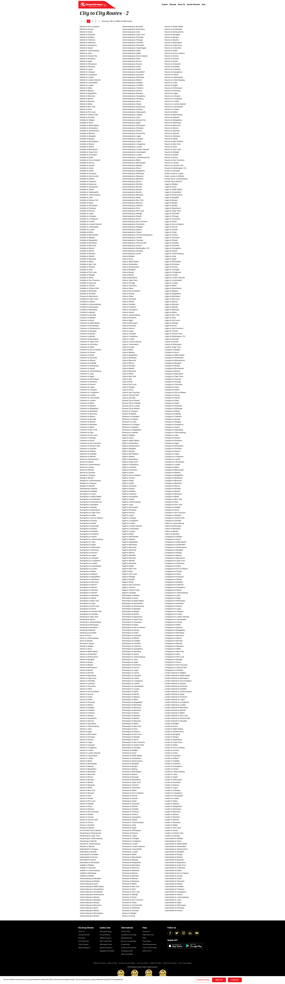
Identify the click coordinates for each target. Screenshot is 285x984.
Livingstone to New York (174, 651)
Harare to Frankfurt (87, 710)
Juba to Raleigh (128, 387)
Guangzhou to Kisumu (88, 553)
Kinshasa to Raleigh (130, 894)
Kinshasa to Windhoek (131, 908)
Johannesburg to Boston (89, 916)
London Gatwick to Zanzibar (176, 721)
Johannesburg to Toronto (132, 237)
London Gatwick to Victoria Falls (177, 718)
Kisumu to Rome (171, 157)
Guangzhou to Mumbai (89, 590)
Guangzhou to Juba (87, 542)
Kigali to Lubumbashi (130, 529)
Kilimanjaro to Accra (130, 598)
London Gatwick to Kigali (174, 694)
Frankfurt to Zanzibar (88, 315)
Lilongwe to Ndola (172, 497)
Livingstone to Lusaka (173, 622)
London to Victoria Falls (174, 833)
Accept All (235, 980)
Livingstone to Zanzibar (174, 670)
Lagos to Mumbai (172, 304)
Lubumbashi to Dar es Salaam (177, 873)
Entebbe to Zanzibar (88, 294)
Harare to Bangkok (87, 659)
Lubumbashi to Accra (173, 841)
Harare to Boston (86, 670)
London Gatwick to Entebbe (175, 689)
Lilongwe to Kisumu (172, 451)
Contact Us (146, 931)
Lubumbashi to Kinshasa (174, 908)
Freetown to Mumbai (88, 419)
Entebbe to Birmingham (89, 141)
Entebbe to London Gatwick (91, 224)
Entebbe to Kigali (86, 203)
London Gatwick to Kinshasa (176, 697)
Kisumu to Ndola (171, 139)
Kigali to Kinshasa (129, 510)
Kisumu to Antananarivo (174, 32)
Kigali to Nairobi (128, 561)
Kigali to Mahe (128, 534)
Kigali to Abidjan (128, 435)
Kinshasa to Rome (129, 897)
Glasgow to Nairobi (87, 486)
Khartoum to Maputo (130, 427)
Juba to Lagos (127, 331)
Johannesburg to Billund (89, 910)
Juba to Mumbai (128, 366)
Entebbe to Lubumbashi (89, 227)
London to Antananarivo (174, 732)
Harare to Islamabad (88, 724)
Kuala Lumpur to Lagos (174, 173)
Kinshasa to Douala (130, 798)
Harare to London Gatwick (90, 753)
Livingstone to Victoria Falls (175, 667)
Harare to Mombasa (88, 772)
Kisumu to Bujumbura (173, 43)
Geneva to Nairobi (87, 470)
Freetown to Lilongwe (88, 390)
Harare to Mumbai (87, 780)
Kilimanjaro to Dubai (130, 633)
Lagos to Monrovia (172, 299)
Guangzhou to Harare (88, 537)
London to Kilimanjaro (173, 780)
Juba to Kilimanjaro (130, 323)
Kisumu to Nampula (172, 136)
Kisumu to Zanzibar (172, 171)
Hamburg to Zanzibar (88, 633)
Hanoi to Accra (85, 635)
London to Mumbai (172, 817)
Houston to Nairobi (87, 846)
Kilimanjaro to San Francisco (133, 742)
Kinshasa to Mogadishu (131, 862)
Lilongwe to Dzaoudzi (173, 406)
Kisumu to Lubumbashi (174, 107)
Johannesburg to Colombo (132, 43)
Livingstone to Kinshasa (174, 603)
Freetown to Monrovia (88, 414)
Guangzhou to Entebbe (89, 531)
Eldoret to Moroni (86, 99)
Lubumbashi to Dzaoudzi (174, 881)
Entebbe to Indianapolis (89, 192)
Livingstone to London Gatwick (177, 617)
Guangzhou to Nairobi (88, 593)
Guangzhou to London (88, 563)
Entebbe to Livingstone (89, 219)
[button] (81, 21)
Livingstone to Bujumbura (175, 558)
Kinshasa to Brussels (130, 777)
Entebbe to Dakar (86, 157)
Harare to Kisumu (87, 740)
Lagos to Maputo (171, 291)
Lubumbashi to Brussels (174, 860)
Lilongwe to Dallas (172, 390)
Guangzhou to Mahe (88, 571)
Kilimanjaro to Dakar (130, 625)
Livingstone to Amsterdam (175, 545)
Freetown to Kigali (87, 376)
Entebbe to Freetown (88, 181)
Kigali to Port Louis (129, 574)
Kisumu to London (172, 101)
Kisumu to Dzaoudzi (173, 64)
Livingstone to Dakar (173, 566)
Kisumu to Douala (172, 59)
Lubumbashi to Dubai (173, 878)
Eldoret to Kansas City (88, 56)
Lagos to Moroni (171, 302)
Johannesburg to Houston (132, 109)
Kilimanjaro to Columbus (132, 622)
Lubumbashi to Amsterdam (175, 846)
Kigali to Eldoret (128, 488)
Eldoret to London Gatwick (90, 80)
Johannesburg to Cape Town (133, 34)
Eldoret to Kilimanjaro (88, 64)
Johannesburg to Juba (131, 117)
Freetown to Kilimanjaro (89, 379)
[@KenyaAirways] (176, 933)
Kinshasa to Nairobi (130, 878)
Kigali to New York (129, 569)
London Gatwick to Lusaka (175, 705)
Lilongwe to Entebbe (173, 414)
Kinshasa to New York (130, 886)
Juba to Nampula (129, 371)
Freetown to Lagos (87, 387)
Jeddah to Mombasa (88, 873)
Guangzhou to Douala (88, 521)
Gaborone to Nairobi (88, 456)
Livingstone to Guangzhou (175, 587)
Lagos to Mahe (171, 286)
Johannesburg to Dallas (131, 53)
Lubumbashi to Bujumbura (175, 862)
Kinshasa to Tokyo (129, 902)
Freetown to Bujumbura (89, 339)
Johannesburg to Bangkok (90, 900)
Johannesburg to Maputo (132, 165)
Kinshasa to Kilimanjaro (131, 830)
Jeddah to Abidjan (87, 865)
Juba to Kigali (127, 320)
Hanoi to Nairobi (86, 641)
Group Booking (105, 935)
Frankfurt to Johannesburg (90, 304)
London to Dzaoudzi (173, 756)
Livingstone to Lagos (173, 609)
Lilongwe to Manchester (174, 470)
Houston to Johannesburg (90, 844)
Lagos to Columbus (172, 219)
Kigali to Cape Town (130, 462)
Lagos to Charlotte (172, 213)
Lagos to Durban (171, 235)
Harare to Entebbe (87, 707)
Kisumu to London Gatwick (175, 104)
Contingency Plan (127, 951)
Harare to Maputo (87, 766)
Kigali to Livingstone (130, 521)
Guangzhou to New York (89, 601)
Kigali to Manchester (130, 537)
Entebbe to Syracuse (88, 283)
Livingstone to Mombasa (174, 633)
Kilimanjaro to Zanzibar (131, 748)
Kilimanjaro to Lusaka (130, 689)
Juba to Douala (128, 294)
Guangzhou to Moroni (88, 585)
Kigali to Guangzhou (130, 497)
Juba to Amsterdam (130, 264)
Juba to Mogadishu (129, 355)
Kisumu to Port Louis (173, 149)
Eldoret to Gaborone (88, 43)
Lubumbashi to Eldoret (174, 884)
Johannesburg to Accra (89, 884)
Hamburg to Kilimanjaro (89, 625)
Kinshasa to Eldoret (129, 806)
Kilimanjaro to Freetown (131, 646)
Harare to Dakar (86, 689)
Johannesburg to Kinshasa (132, 128)
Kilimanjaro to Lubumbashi (133, 686)
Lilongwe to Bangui (172, 366)
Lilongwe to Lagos (172, 454)
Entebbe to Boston (87, 144)
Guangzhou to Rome (88, 609)
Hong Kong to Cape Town (90, 836)
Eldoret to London (87, 77)
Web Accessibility (127, 954)
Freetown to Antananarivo (90, 328)
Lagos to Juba (170, 256)
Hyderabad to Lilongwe (89, 849)
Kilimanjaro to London (131, 683)
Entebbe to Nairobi (87, 256)
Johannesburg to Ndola (131, 197)
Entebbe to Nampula (88, 259)
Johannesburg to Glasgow (132, 93)
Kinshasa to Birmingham (132, 772)
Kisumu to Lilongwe (172, 96)
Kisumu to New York (173, 144)
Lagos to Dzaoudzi (172, 237)
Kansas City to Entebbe (131, 403)
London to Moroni (172, 814)
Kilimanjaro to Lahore (130, 673)
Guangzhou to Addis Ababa (90, 497)
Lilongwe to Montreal (173, 483)
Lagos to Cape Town (173, 211)
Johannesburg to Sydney (132, 229)
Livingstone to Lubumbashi (175, 619)
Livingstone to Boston (173, 555)
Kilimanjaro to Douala (130, 630)
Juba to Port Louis (129, 384)
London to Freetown (173, 764)
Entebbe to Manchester (89, 235)
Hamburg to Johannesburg (90, 622)
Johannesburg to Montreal (132, 179)
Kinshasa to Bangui (129, 766)
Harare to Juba (86, 729)
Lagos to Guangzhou (173, 248)
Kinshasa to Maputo (130, 860)
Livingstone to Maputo (173, 627)
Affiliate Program (105, 938)
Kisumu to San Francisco (174, 160)
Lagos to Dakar (171, 221)
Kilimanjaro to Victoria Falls (133, 745)
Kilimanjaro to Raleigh (131, 737)
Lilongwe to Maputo (172, 472)
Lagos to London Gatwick (175, 278)
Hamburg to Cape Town (89, 617)
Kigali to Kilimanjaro (130, 507)
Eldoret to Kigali (86, 61)
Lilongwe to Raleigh (172, 507)
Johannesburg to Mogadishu (133, 171)
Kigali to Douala (128, 478)
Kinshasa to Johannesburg (132, 822)
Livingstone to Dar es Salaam (176, 569)
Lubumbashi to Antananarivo (176, 849)
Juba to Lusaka (128, 347)
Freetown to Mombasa (89, 411)
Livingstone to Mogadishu (175, 630)
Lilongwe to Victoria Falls (175, 518)
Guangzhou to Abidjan (88, 491)
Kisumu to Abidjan (129, 913)
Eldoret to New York (87, 107)
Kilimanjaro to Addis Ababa (133, 601)
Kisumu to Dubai (171, 61)
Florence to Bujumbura (89, 296)
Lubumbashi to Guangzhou (175, 892)
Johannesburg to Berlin (89, 908)
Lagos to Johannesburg (174, 253)
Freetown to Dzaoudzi (88, 358)
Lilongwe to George (172, 419)
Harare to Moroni (86, 777)
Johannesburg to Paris (131, 208)
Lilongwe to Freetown (173, 416)
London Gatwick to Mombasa (176, 707)
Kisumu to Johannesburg (175, 80)
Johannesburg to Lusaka (132, 155)
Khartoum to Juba (129, 422)
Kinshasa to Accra (129, 753)
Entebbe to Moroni (87, 248)
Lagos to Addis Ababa (173, 189)
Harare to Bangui (86, 662)
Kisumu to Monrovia (172, 125)
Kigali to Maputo (128, 539)
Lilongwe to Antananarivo (175, 360)
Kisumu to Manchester (174, 115)
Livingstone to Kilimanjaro (175, 601)
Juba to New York (129, 376)
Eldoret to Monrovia (87, 96)
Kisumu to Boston (172, 40)
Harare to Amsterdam (88, 654)
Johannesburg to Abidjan (90, 881)
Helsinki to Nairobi (87, 828)
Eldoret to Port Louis (88, 112)
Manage (173, 4)
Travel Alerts (146, 941)
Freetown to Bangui (87, 334)
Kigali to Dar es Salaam (131, 475)
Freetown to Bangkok (88, 331)
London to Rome (171, 830)
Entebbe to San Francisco (90, 280)
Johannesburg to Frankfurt (132, 85)
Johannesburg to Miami (131, 168)
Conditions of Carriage (128, 935)
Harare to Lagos (86, 742)
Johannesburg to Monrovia (132, 176)
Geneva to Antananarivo (89, 459)
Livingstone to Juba (172, 595)
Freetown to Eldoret (87, 360)
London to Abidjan (172, 724)
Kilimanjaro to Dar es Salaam (133, 627)
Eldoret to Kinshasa (87, 67)
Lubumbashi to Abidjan (174, 838)
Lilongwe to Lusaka (172, 464)
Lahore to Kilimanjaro (173, 344)
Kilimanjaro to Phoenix (131, 732)
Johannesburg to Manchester (134, 163)
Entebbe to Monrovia (88, 245)
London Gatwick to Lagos (175, 699)
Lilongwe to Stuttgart (173, 515)
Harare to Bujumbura (88, 675)
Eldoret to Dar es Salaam (89, 26)
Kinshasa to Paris (129, 889)
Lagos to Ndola (171, 312)
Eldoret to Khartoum (88, 59)
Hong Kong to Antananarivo (90, 833)
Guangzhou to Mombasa (89, 579)
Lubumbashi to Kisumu (174, 910)
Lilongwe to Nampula (173, 494)
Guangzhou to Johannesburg (91, 539)
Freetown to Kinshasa (88, 382)
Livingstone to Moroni (173, 638)
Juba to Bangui (128, 272)
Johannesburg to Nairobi (132, 192)
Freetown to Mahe (87, 403)
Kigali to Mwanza (129, 558)
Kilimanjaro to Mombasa (132, 705)
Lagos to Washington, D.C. (175, 336)
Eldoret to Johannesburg (89, 51)
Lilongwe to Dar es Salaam (175, 392)
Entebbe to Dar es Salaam (90, 160)
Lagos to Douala (171, 229)
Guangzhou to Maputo (88, 574)
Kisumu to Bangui (172, 37)
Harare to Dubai (86, 697)
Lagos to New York (172, 315)
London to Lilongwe (172, 790)
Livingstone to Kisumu (173, 606)
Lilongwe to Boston (172, 371)
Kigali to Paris (127, 571)
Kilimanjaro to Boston (130, 614)
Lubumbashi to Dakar (173, 870)
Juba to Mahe (127, 350)
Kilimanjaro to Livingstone (132, 681)
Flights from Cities (155, 963)
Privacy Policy (125, 931)
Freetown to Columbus (89, 344)
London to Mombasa (173, 809)
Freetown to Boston (87, 336)
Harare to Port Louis (87, 801)
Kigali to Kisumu (128, 513)
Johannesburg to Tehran (131, 232)
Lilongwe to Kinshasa (173, 448)
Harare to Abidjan (87, 646)
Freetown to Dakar (87, 347)
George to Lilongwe (87, 475)
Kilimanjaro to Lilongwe (131, 675)
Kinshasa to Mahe (129, 854)
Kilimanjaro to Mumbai (131, 715)
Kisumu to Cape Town (173, 45)
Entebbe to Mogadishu (89, 240)
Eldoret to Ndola (86, 104)
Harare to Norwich (87, 793)
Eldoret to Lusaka (87, 85)
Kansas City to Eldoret (130, 400)
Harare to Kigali (86, 732)
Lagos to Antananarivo (173, 195)
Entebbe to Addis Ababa (89, 125)
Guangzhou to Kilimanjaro (90, 547)
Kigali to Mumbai (129, 555)
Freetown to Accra (87, 320)
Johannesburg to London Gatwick (135, 149)
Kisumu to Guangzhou (173, 72)
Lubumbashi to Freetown (174, 889)
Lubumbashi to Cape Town (175, 865)
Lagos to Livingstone (173, 272)
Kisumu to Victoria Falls (174, 165)
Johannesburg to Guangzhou (133, 96)
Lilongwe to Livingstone (174, 456)
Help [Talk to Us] (148, 935)
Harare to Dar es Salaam (89, 691)
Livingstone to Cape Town (175, 561)
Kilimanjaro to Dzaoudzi (131, 635)
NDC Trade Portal (105, 941)
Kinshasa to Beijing (129, 769)
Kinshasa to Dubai (129, 801)
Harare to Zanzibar (87, 825)
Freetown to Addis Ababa (90, 323)
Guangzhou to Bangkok (89, 505)
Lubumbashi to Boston (174, 857)
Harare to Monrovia (87, 774)
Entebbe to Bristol (87, 147)
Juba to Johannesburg (131, 315)
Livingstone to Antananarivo (176, 547)
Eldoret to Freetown (87, 40)
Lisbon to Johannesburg (174, 523)
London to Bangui (172, 737)
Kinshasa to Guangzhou (131, 817)
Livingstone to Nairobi (173, 643)
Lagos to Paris (170, 318)
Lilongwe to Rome (172, 510)
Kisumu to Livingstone (173, 99)
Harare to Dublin (86, 699)
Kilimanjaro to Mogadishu (132, 702)
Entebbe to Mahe (86, 232)
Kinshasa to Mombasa (131, 865)
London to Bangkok (172, 734)
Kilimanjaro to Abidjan (131, 595)
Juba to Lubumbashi (130, 344)
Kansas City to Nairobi (131, 408)
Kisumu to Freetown (173, 69)
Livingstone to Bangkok (174, 550)
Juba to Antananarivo (130, 267)
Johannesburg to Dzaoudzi (133, 75)
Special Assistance (106, 948)
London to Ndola (171, 825)
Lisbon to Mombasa (172, 529)
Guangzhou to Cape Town (90, 513)
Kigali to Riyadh (128, 579)
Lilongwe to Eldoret (172, 411)
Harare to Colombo (87, 683)
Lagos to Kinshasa (172, 264)
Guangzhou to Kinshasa (89, 550)
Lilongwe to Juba (171, 435)
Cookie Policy (125, 944)
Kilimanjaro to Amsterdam (132, 603)
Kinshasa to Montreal (130, 870)
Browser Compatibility (128, 941)
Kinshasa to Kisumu (130, 833)
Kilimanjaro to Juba (130, 659)
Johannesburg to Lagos (131, 136)
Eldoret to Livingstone (88, 75)
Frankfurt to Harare (87, 302)
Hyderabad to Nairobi (88, 852)
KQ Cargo (81, 938)
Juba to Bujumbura (129, 278)
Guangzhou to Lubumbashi (90, 566)
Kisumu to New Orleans (174, 141)
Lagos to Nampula (172, 310)
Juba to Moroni (128, 363)
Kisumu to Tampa (172, 163)
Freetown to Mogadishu (89, 408)
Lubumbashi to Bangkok (174, 852)
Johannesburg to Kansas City (133, 120)
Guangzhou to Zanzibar (89, 614)
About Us (181, 4)
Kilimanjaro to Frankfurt (131, 643)
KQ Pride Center (83, 941)
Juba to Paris (127, 382)
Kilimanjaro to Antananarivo (133, 606)
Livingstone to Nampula (174, 646)
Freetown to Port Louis (89, 435)
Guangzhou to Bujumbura (90, 510)
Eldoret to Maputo (87, 91)
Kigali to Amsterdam (130, 443)
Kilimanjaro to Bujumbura (132, 617)
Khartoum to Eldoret (130, 419)
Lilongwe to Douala (172, 398)
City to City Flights (142, 963)
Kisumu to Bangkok (172, 34)
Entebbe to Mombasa (88, 243)
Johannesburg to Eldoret (132, 80)
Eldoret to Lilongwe (87, 72)
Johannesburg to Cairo (131, 32)
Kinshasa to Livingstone (131, 841)
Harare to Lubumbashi (88, 756)
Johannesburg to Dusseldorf (133, 72)
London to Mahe (171, 801)
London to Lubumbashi (174, 796)
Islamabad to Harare (88, 860)
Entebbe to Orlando (87, 267)
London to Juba (171, 774)
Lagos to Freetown (172, 245)
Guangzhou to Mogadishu (90, 577)
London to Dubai (171, 753)
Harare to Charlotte (87, 681)
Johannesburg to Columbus (133, 45)
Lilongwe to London (172, 459)
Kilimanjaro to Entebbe (131, 641)
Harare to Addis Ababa (89, 651)
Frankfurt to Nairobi (87, 312)
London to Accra (171, 726)
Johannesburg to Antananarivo (92, 894)
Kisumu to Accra (128, 916)
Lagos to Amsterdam (173, 192)
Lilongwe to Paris (171, 502)
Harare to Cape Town (88, 678)
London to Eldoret (172, 758)
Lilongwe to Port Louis (173, 505)
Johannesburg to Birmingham (91, 913)
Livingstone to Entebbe (174, 582)
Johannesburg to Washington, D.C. (136, 248)
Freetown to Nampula (88, 424)
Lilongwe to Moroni (172, 486)
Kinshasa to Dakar (129, 790)
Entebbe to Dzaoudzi (88, 173)
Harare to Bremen (87, 673)
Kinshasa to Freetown (130, 812)
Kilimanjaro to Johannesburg (133, 657)
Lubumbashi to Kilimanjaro (175, 905)
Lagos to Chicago (172, 216)
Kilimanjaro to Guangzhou (132, 649)
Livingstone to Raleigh (173, 659)
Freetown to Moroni (87, 416)
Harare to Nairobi (86, 782)
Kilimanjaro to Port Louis (131, 734)
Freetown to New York (88, 430)
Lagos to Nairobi (171, 307)
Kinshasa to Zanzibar (130, 910)
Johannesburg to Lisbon (131, 141)
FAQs (144, 938)
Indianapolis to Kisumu (89, 857)
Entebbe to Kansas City (89, 200)
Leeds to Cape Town (173, 347)
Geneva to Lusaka (87, 467)
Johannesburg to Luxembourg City (136, 157)
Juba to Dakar (127, 288)
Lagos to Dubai (171, 232)
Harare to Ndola (86, 788)
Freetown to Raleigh (88, 438)
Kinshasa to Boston (129, 774)
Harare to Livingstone (88, 748)
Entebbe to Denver (87, 163)
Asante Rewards (193, 4)
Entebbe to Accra (86, 123)
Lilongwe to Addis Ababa (174, 355)
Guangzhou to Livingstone (90, 561)
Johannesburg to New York (133, 200)
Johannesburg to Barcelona (91, 905)
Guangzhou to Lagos (88, 555)
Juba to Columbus (129, 286)
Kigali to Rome (128, 582)
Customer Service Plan (128, 948)
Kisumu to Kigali (171, 85)
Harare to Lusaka (86, 758)
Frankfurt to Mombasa (88, 310)
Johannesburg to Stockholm (133, 224)
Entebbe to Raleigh (87, 275)
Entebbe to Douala (87, 165)
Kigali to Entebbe (129, 491)
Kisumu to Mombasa (173, 123)
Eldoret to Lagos (86, 69)
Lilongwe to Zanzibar (173, 521)
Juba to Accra (127, 259)
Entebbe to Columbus (88, 155)
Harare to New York (87, 790)
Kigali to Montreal (129, 550)
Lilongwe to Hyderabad (174, 430)
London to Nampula (172, 822)
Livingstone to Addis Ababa (175, 542)
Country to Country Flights (127, 963)
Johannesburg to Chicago (132, 40)
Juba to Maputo (128, 352)
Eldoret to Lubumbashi (89, 83)
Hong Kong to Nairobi (88, 841)
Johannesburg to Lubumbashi (134, 152)
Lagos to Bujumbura (173, 208)
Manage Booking (105, 931)
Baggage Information (107, 951)
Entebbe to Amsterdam (89, 128)
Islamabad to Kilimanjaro (90, 862)
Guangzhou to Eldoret (88, 529)
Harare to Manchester (88, 764)
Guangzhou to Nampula (89, 595)
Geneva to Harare (87, 462)
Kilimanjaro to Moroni (130, 713)
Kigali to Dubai (128, 480)
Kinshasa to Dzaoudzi (130, 804)
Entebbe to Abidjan (87, 120)
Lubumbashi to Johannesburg (176, 897)
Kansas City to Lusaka (131, 406)
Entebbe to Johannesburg (90, 195)
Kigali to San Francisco (131, 585)
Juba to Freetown (129, 307)
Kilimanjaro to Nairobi (130, 718)
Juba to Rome (127, 390)
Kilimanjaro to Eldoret (130, 638)
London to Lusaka (172, 798)
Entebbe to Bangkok (88, 136)
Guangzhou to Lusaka (88, 569)
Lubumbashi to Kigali (173, 902)
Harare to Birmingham (88, 667)
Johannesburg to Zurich (131, 253)
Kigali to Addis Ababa (130, 440)
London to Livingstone (173, 793)
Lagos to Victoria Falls (173, 334)
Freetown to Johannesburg (90, 371)
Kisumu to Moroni (172, 128)
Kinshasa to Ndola (129, 884)
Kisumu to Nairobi (172, 133)
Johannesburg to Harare (131, 104)
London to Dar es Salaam (175, 748)
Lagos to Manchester (173, 288)
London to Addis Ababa (174, 729)
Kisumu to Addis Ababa (174, 26)
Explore (165, 4)
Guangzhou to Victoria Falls (91, 611)
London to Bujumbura (173, 740)
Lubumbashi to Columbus (175, 868)
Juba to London (128, 339)
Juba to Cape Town (129, 280)
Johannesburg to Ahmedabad (91, 889)
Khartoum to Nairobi (130, 432)
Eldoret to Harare (86, 48)
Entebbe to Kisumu (87, 211)
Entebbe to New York (88, 264)
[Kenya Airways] (170, 933)
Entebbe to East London (89, 176)
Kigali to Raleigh (128, 577)
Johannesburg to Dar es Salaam (135, 56)
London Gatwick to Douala (175, 683)
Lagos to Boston (171, 205)
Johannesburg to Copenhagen (134, 48)
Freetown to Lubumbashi (90, 398)
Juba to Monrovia (129, 360)
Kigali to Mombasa (129, 545)
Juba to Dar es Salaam (131, 291)
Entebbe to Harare (87, 189)
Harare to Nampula (87, 785)
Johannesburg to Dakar (131, 51)
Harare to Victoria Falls (89, 820)
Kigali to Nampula (129, 563)
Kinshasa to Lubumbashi (132, 849)
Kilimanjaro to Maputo (131, 697)
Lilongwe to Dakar (172, 387)
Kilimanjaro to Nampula (131, 721)
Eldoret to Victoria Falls (89, 115)
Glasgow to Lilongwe (88, 483)
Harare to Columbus (88, 686)
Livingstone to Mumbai (174, 641)
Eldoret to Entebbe (87, 37)
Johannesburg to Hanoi (131, 101)
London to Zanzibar (172, 836)
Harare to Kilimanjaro (88, 734)
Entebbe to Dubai (86, 168)
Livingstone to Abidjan (173, 537)
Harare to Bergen (86, 665)
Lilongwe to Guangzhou (174, 424)
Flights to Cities (112, 963)
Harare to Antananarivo (89, 657)
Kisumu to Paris (171, 147)
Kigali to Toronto (128, 587)
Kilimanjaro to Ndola (130, 724)
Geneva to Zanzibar (87, 472)
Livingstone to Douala (173, 571)
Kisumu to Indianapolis (174, 77)
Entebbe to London (87, 221)
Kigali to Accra (127, 438)
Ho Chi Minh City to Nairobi (90, 830)
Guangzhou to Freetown (89, 534)
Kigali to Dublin (128, 483)
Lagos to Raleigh (171, 323)
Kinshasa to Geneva (130, 814)
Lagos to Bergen (171, 203)
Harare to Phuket (86, 798)
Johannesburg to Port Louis (133, 211)
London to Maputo (172, 804)
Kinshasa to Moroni (129, 873)
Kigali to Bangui (128, 451)
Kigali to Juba (127, 505)
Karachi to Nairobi (129, 414)
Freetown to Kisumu (88, 384)
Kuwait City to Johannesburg (176, 179)
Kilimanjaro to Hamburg (131, 651)
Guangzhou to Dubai (88, 523)
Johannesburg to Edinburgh (133, 77)
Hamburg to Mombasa (89, 627)
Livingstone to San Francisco (176, 665)
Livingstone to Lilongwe (174, 611)
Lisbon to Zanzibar (172, 534)
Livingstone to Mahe (173, 625)
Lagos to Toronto (171, 331)
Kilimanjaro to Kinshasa (131, 665)
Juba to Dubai (127, 296)
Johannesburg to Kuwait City (133, 133)
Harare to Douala (86, 694)
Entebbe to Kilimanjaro (89, 205)
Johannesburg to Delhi (131, 59)
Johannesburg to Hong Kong (133, 107)
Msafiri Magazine (84, 948)
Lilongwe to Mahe (172, 467)
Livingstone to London (173, 614)
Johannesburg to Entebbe (132, 83)
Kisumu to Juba (171, 83)
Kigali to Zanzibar (129, 593)
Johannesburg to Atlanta (89, 897)
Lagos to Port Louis (172, 320)
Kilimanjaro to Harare (130, 654)
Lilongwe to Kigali (172, 443)
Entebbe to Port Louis (88, 272)
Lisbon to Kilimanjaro (173, 526)
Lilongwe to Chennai (173, 379)
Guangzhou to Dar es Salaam (91, 518)
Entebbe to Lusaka (87, 229)
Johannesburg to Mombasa (133, 173)
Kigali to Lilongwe (129, 518)
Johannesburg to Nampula (132, 195)
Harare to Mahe (86, 761)
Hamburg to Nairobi (87, 630)
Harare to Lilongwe (87, 745)
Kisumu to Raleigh (172, 152)
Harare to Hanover (87, 721)
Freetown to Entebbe (88, 363)
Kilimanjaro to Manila (130, 694)
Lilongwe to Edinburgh (173, 408)
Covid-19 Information (149, 948)
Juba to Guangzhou (130, 310)
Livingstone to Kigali (173, 598)
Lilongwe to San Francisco (175, 513)
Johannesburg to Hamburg (132, 99)
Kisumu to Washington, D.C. (176, 168)
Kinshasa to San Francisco (132, 900)
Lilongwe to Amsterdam (174, 358)
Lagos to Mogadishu (173, 294)
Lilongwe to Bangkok (173, 363)
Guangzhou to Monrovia (89, 582)
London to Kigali (171, 777)
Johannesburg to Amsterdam (91, 892)
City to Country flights (185, 963)
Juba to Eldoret (128, 302)
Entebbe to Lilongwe (88, 216)
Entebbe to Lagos (87, 213)
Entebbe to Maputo (87, 237)
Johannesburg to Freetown (133, 88)
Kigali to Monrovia (129, 547)
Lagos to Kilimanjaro (173, 261)
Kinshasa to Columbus (131, 788)
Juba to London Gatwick (131, 342)
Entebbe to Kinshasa (88, 208)
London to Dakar (171, 745)
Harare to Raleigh (87, 804)
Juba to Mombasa (129, 358)
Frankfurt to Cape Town (89, 299)
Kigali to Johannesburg (131, 502)
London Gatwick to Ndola (175, 713)
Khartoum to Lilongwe (131, 424)
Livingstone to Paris (172, 654)
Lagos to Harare (171, 251)
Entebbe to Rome (86, 278)
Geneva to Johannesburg (90, 464)
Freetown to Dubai (87, 355)
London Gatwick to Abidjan (175, 673)
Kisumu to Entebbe (172, 67)
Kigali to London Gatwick (132, 526)
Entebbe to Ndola (86, 261)
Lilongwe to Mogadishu (174, 475)
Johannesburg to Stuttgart (132, 227)
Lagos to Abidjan (171, 184)
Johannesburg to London (132, 147)
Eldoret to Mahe (86, 88)
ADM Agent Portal (106, 944)
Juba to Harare (128, 312)
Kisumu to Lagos (171, 93)
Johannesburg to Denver (132, 61)
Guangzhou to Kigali (88, 545)
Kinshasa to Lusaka (130, 852)
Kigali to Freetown (129, 494)
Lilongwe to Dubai (172, 400)
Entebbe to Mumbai (87, 253)
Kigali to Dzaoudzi (129, 486)
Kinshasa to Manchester (131, 857)
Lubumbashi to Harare (173, 894)
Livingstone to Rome (173, 662)
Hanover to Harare (87, 643)
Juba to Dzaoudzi (129, 299)
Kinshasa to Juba (129, 825)
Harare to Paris (85, 796)
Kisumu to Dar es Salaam (175, 53)
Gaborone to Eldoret (88, 451)
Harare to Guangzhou (88, 718)
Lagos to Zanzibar (172, 339)
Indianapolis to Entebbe (89, 854)
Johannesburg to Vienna (132, 245)
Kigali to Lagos (128, 515)
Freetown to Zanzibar (88, 448)
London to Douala (172, 750)
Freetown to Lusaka (87, 400)
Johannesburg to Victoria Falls (134, 243)
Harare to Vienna (86, 822)
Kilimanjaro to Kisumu (131, 667)
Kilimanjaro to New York (131, 726)
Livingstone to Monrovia (174, 635)
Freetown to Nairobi (87, 422)
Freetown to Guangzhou (89, 366)
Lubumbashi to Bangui (174, 854)
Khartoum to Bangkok (130, 416)
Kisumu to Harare (171, 75)
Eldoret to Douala (86, 29)
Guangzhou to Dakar (88, 515)
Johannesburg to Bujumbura (133, 29)
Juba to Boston (128, 275)
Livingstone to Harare (173, 590)
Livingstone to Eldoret (173, 579)
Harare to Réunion (87, 809)
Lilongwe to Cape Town (174, 376)
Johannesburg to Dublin (131, 69)
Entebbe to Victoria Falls (89, 288)
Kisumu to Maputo (172, 117)
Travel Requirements (149, 944)
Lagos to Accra (170, 187)
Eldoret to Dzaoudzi (87, 34)
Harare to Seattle (86, 814)
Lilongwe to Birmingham (174, 368)
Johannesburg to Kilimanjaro (133, 125)
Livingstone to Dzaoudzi (174, 577)
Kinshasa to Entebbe (130, 809)
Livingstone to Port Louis (174, 657)
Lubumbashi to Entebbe (174, 886)
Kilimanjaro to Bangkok (131, 609)
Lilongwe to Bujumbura (174, 374)
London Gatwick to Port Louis (176, 715)
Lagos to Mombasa (172, 296)
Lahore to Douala (171, 342)
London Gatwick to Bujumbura (177, 678)
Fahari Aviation (83, 944)
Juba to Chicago (128, 283)
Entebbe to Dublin (87, 171)
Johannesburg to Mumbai (132, 184)
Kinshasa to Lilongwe (130, 838)
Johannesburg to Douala (132, 64)
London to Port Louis (173, 828)
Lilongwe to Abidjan (172, 350)
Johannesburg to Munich (132, 187)
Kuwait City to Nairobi (173, 181)
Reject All (219, 980)
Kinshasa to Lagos (129, 836)
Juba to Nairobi (128, 368)
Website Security (126, 938)
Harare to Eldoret (86, 705)
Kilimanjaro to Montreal (131, 710)
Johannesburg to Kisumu (132, 131)
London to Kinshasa (172, 782)
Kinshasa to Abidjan (130, 750)
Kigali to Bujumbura (130, 459)
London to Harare (171, 769)
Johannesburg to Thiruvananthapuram (137, 235)
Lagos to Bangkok (172, 197)
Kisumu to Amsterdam (173, 29)
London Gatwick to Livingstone (177, 702)
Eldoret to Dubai (86, 32)
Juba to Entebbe (128, 304)
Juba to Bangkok (128, 270)
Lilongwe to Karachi (172, 438)
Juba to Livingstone (130, 336)
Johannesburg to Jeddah (132, 115)
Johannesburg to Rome (131, 219)
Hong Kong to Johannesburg (91, 838)
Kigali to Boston (128, 456)
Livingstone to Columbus (174, 563)
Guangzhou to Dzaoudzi (89, 526)
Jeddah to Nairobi (87, 876)
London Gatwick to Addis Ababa (177, 675)
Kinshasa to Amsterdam (131, 758)
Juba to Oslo (127, 379)
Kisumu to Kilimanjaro (173, 88)
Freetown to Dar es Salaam (90, 350)
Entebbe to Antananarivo (89, 131)
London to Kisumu (172, 785)
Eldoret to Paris (86, 109)
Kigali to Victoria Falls (130, 590)
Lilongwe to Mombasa (173, 478)
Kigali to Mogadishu (130, 542)
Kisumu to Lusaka (172, 109)
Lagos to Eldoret (171, 240)
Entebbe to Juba (86, 197)
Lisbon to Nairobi (171, 531)
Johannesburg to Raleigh (132, 213)
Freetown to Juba (87, 374)
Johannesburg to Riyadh (131, 216)
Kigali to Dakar (128, 472)
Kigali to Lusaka (128, 531)
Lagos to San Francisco (174, 328)
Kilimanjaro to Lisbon (130, 678)
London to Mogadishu (173, 806)
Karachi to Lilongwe (130, 411)
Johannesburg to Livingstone (133, 144)
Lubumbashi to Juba (173, 900)
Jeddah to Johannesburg (90, 870)
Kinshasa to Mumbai (130, 876)
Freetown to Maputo (88, 406)
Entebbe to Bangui (87, 139)
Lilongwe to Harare (172, 427)
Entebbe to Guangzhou (89, 187)
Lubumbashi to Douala (174, 876)
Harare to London (87, 750)
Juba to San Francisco (131, 392)
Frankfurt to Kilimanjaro (89, 307)
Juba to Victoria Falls (130, 395)
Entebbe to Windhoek (88, 291)
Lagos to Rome (171, 326)
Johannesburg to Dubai (131, 67)
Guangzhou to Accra (88, 494)
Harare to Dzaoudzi (87, 702)
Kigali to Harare (128, 499)
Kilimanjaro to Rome (130, 740)
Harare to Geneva (87, 715)
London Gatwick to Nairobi (175, 710)
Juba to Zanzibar (128, 398)
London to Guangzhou (173, 766)
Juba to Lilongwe (129, 334)
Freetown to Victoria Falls (90, 446)
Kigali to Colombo (129, 467)
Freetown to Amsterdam (89, 326)
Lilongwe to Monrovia (173, 480)
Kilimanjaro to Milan (130, 699)
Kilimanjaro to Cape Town (132, 619)
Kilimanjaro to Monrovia (131, 707)
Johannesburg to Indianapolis (134, 112)
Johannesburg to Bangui (89, 902)
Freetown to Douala (87, 352)
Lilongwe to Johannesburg (175, 432)
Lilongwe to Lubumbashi (174, 462)
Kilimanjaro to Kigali (130, 662)
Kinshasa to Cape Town (131, 782)
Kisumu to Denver (172, 56)
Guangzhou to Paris (87, 603)
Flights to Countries (99, 963)
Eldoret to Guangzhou (88, 45)
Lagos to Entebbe (172, 243)
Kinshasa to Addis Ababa (132, 756)
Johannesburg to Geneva (132, 91)
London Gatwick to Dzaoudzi (176, 686)
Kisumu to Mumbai (172, 131)
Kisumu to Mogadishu (173, 120)
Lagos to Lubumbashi (173, 280)
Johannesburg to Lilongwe (132, 139)
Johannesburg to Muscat (132, 189)
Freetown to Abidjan (88, 318)
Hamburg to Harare (87, 619)
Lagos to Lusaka (171, 283)
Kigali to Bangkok (129, 448)
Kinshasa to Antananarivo (132, 761)
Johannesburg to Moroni (132, 181)
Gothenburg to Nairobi (88, 488)
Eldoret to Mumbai (87, 101)
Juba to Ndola (127, 374)
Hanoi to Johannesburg (89, 638)
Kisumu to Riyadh (171, 155)
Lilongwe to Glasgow (173, 422)
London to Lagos (171, 788)
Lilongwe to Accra (172, 352)
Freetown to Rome (87, 440)
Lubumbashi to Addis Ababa (176, 844)
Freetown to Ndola (87, 427)
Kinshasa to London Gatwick (133, 846)
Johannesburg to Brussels (132, 26)
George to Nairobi (87, 478)
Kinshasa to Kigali (129, 828)
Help (203, 4)
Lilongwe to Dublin (172, 403)
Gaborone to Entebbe (88, 454)
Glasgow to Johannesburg (90, 480)
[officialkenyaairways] (183, 933)
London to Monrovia (172, 812)
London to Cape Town (173, 742)
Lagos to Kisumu (171, 267)
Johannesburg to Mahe (131, 160)
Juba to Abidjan (128, 256)
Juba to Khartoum (129, 318)
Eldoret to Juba (86, 53)
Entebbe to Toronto (87, 286)
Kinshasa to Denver (129, 796)
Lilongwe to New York (173, 499)
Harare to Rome (86, 806)
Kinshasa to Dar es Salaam (133, 793)
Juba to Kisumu (128, 328)
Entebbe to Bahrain (87, 133)
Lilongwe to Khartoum (173, 440)
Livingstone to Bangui (173, 553)
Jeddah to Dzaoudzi (88, 868)
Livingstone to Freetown (174, 585)
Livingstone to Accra (173, 539)
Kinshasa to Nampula (130, 881)
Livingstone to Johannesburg (176, 593)
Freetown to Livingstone (89, 392)
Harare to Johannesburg (89, 726)
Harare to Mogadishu (88, 769)
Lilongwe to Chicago (173, 382)
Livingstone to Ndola (173, 649)
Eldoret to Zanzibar (87, 117)
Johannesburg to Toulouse (132, 240)
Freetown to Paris (87, 432)
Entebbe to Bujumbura (88, 149)
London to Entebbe (172, 761)
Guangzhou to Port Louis (89, 606)
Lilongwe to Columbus (173, 384)
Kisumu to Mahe (171, 112)
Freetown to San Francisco (90, 443)
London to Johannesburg (175, 772)
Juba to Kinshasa (129, 326)
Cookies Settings (203, 980)
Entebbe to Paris (86, 270)
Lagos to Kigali (170, 259)
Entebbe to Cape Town (89, 152)
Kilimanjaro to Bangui (130, 611)
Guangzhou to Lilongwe (89, 558)
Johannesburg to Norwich (132, 203)
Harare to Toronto (87, 817)
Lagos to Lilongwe (172, 270)
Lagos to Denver (171, 227)
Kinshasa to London (130, 844)
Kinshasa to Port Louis (131, 892)
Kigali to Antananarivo (130, 446)
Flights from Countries (169, 963)
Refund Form (146, 951)
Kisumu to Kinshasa (172, 91)
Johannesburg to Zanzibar (132, 251)
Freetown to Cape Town (89, 342)
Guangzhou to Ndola (88, 598)
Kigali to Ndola (128, 566)
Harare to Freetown (87, 713)
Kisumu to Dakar (171, 51)
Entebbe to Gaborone (88, 184)
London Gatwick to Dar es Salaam (178, 681)
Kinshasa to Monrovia (130, 868)
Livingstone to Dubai (173, 574)
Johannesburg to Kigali (131, 123)
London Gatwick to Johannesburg (178, 691)
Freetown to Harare (87, 368)
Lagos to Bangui (171, 200)
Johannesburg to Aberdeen (90, 878)
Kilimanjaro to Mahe (130, 691)
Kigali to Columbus (129, 470)
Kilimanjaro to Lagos (130, 670)
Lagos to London (171, 275)
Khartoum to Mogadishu (131, 430)
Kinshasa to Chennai (130, 785)
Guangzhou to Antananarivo (91, 502)
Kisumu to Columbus (173, 48)
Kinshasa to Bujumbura (131, 780)
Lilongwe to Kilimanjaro (174, 446)
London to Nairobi (172, 820)
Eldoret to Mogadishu (88, 93)
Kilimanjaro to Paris (129, 729)
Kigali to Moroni (128, 553)
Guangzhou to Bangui (88, 507)
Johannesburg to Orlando (132, 205)
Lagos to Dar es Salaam (174, 224)
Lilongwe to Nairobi (172, 491)
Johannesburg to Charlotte (132, 37)
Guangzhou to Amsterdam (90, 499)
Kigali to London (128, 523)
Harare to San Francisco (89, 812)
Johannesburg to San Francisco (134, 221)
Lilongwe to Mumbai (173, 488)
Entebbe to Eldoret (87, 179)
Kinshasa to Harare (129, 820)
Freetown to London (88, 395)
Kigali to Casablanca (130, 464)
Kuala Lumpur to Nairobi (174, 176)
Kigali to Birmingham (130, 454)
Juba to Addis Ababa (130, 261)
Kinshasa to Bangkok (130, 764)
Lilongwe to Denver (172, 395)
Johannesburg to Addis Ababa (92, 886)
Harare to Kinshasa (87, 737)
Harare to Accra (86, 649)
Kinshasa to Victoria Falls (132, 905)
